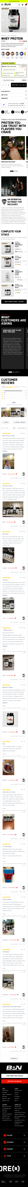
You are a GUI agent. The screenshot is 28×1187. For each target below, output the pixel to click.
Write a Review (21, 423)
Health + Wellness (7, 1094)
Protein (8, 35)
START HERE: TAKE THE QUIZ (14, 1076)
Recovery (4, 1096)
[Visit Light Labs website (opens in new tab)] (3, 104)
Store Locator (6, 1118)
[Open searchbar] (19, 4)
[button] (3, 19)
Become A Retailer (7, 1114)
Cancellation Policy (20, 1120)
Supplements (3, 35)
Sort (14, 428)
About (16, 1100)
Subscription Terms (20, 1112)
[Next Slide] (25, 412)
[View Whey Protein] (23, 474)
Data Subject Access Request (20, 1117)
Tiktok (9, 1156)
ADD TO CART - (19, 85)
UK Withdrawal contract (18, 1123)
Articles (17, 1092)
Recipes (17, 1098)
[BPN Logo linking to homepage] (7, 5)
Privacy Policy (10, 1182)
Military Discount (6, 1106)
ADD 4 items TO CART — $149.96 (14, 301)
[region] (14, 412)
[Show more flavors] (26, 49)
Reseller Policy (6, 1116)
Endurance (5, 1090)
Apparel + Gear (6, 1098)
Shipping (17, 1110)
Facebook (10, 1149)
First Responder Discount (6, 1109)
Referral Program (19, 1114)
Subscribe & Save (19, 1125)
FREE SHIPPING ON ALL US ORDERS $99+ (14, 1)
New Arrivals (5, 1100)
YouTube (9, 1135)
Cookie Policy (23, 1182)
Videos (16, 1094)
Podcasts (17, 1096)
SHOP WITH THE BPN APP (15, 1081)
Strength (4, 1092)
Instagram (10, 1142)
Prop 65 (4, 1112)
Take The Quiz (18, 1090)
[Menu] (2, 4)
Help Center (18, 1106)
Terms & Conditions (3, 1182)
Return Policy (18, 1108)
